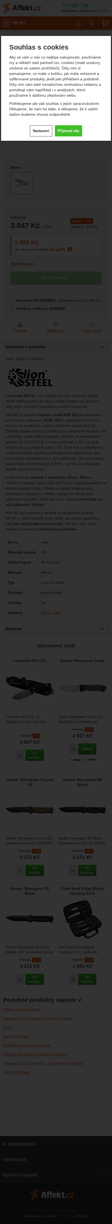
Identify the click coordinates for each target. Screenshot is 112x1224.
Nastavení (41, 131)
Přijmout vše (68, 131)
